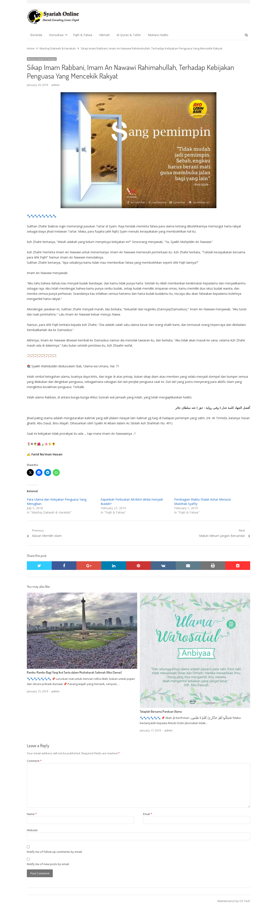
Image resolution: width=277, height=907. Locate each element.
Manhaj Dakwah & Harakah (42, 58)
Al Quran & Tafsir (129, 35)
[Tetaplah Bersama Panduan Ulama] (195, 595)
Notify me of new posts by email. (48, 864)
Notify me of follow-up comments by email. (54, 852)
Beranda (36, 35)
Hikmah (104, 35)
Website (32, 830)
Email (147, 814)
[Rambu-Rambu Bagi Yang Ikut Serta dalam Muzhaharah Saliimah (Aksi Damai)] (82, 595)
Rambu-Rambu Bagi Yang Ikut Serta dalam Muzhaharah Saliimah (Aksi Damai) (74, 672)
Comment (34, 761)
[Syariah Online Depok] (53, 17)
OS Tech (244, 901)
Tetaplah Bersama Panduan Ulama (161, 711)
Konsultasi (56, 35)
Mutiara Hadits (158, 35)
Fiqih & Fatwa (82, 35)
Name (32, 814)
